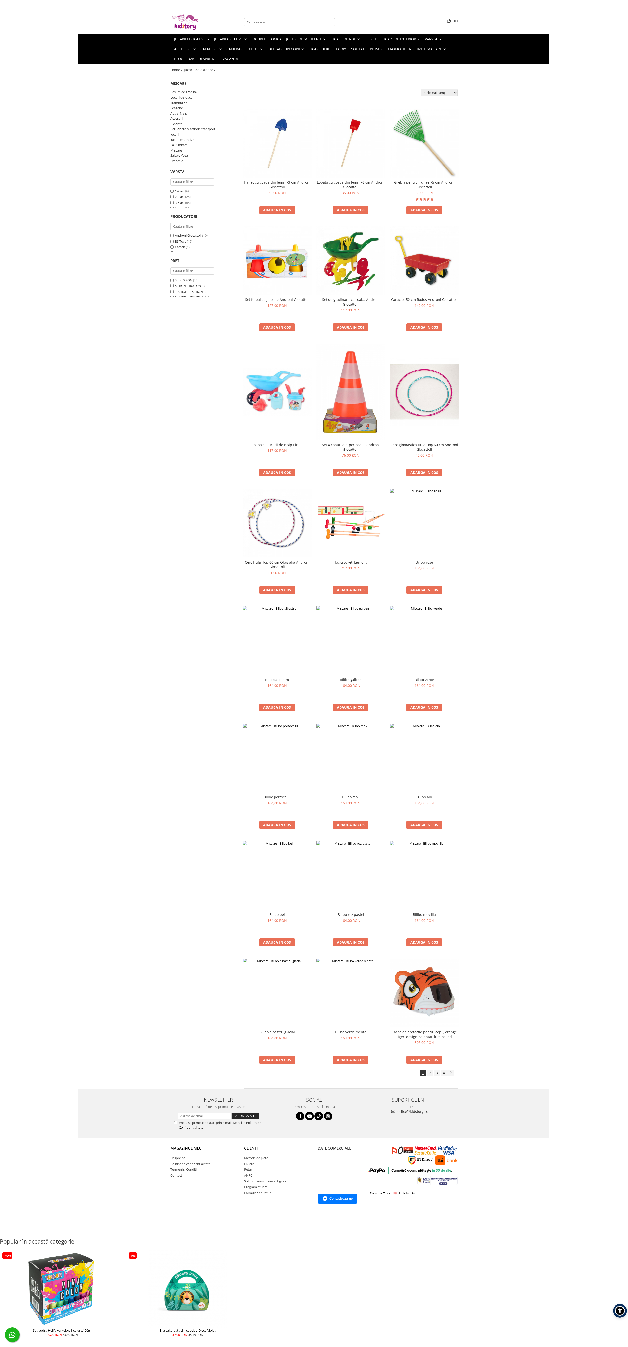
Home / (176, 69)
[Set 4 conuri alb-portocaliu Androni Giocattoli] (350, 392)
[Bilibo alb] (424, 758)
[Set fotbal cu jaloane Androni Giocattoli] (277, 260)
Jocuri (174, 134)
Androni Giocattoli (188, 235)
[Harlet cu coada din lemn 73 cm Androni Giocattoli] (277, 143)
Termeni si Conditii (183, 1169)
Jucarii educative (182, 139)
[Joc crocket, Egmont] (350, 523)
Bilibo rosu (424, 562)
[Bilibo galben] (350, 640)
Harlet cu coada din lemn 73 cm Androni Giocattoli (277, 184)
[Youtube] (309, 1116)
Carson (180, 247)
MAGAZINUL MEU (186, 1148)
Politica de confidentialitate (190, 1164)
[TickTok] (318, 1116)
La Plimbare (179, 145)
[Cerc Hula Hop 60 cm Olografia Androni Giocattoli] (277, 523)
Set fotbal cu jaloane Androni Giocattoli (277, 299)
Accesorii (176, 118)
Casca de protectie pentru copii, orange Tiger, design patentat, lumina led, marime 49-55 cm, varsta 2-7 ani (424, 1034)
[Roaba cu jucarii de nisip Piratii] (277, 392)
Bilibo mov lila (424, 914)
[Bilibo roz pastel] (350, 875)
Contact (176, 1175)
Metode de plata (256, 1158)
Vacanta (230, 58)
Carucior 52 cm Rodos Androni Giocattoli (424, 299)
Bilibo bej (277, 914)
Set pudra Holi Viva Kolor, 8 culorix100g (61, 1330)
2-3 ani (179, 196)
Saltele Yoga (179, 155)
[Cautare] (330, 22)
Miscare (176, 150)
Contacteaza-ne (341, 1198)
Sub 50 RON (183, 280)
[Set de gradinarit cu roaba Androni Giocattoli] (350, 260)
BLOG (178, 58)
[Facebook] (300, 1116)
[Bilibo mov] (350, 758)
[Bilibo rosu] (424, 523)
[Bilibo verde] (424, 640)
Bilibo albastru (277, 679)
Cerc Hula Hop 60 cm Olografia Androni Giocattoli (277, 564)
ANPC (248, 1175)
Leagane (176, 108)
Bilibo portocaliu (277, 797)
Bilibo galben (351, 679)
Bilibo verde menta (350, 1032)
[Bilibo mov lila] (424, 875)
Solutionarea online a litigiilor (265, 1181)
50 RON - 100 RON (188, 285)
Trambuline (178, 103)
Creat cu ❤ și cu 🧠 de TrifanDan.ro (395, 1193)
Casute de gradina (183, 92)
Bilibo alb (424, 797)
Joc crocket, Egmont (351, 562)
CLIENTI (251, 1148)
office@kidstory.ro (412, 1111)
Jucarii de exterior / (200, 69)
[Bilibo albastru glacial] (277, 993)
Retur (248, 1169)
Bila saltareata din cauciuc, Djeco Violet (188, 1330)
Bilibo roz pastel (351, 914)
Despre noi (208, 58)
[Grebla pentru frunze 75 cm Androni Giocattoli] (424, 143)
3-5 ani (179, 202)
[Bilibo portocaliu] (277, 758)
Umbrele (176, 161)
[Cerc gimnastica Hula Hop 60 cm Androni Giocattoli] (424, 392)
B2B (191, 58)
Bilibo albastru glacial (277, 1032)
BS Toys (180, 241)
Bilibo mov (350, 797)
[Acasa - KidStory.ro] (195, 22)
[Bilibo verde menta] (350, 993)
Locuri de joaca (181, 97)
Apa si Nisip (178, 113)
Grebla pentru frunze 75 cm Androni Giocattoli (424, 184)
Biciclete (176, 124)
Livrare (249, 1164)
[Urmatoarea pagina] (450, 1073)
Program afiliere (255, 1187)
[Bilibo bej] (277, 875)
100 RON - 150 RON (189, 291)
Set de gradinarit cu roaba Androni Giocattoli (350, 302)
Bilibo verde (424, 679)
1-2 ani (179, 191)
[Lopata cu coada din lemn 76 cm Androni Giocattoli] (350, 143)
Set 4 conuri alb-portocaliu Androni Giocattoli (351, 447)
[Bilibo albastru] (277, 640)
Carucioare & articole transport (192, 129)
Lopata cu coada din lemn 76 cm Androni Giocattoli (350, 184)
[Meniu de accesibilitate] (620, 1311)
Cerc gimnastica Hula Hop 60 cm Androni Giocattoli (424, 447)
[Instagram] (328, 1116)
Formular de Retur (257, 1193)
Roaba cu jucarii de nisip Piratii (277, 444)
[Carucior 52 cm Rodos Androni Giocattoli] (424, 260)
